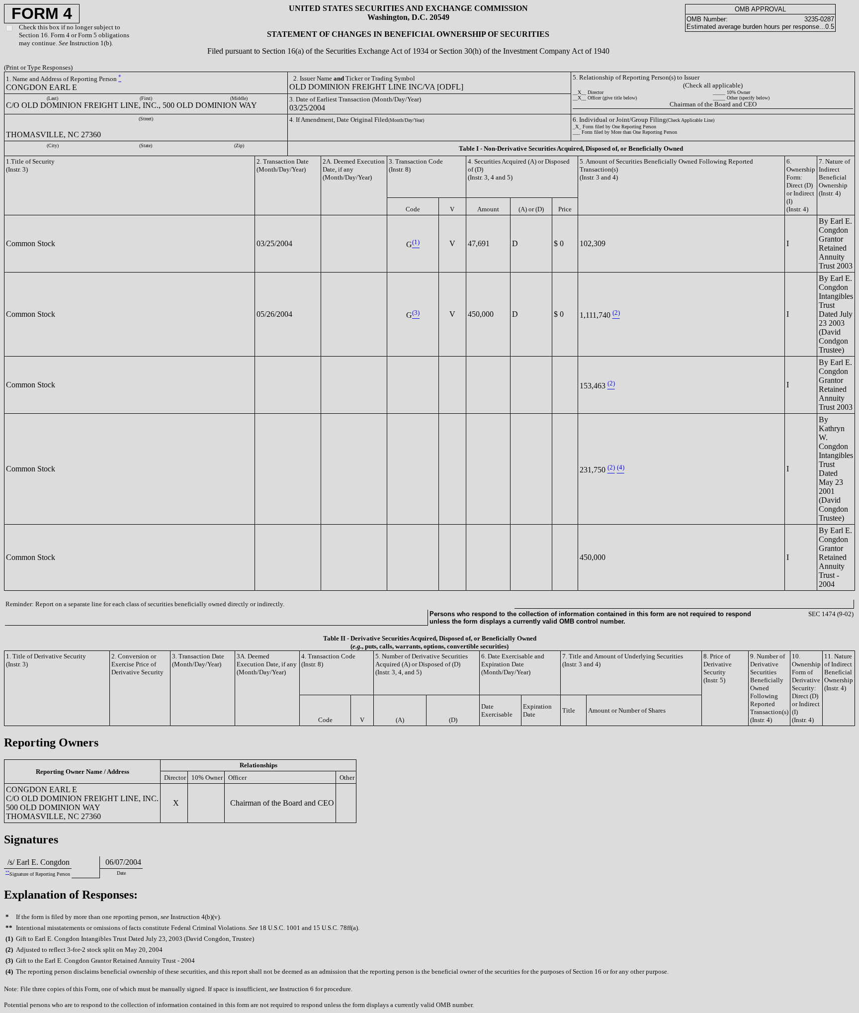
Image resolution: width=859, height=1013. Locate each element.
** (7, 872)
